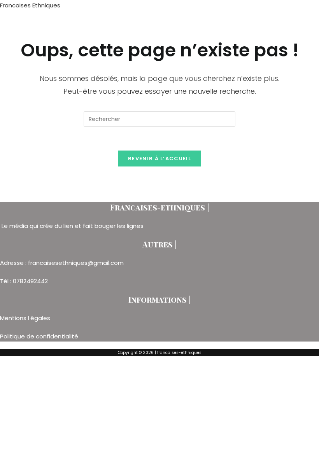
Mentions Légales (26, 318)
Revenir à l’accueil (159, 158)
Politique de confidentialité (39, 336)
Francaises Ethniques (30, 5)
